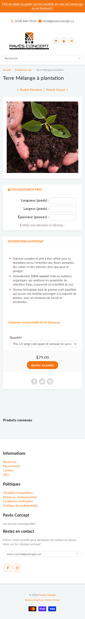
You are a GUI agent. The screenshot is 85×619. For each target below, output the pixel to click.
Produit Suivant (56, 89)
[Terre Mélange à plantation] (42, 137)
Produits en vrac (23, 69)
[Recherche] (79, 58)
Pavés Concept (47, 594)
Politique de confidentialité (20, 505)
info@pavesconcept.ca (58, 21)
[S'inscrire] (77, 554)
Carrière (8, 470)
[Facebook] (8, 568)
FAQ (6, 474)
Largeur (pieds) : (36, 209)
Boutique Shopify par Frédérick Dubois (42, 600)
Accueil (7, 69)
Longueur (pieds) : (35, 200)
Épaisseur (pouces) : (33, 217)
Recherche (9, 462)
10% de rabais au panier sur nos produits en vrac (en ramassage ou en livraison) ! (42, 6)
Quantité (16, 337)
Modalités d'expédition (18, 492)
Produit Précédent (30, 89)
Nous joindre (11, 466)
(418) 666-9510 (25, 21)
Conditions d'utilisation (18, 501)
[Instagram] (17, 568)
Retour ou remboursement (20, 497)
